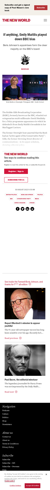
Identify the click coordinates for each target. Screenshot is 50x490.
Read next (9, 392)
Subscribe (41, 8)
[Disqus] (25, 243)
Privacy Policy (8, 447)
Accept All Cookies (32, 486)
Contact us (6, 437)
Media (37, 199)
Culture (5, 414)
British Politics (11, 194)
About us (5, 440)
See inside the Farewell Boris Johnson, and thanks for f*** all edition (24, 283)
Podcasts (5, 410)
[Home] (16, 20)
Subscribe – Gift (8, 463)
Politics (40, 194)
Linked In (27, 209)
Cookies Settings (15, 486)
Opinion (32, 203)
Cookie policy (9, 481)
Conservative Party (24, 199)
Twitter (22, 209)
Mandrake (25, 69)
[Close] (46, 474)
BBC (11, 199)
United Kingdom (19, 203)
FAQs (4, 470)
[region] (25, 480)
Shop (4, 421)
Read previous (11, 338)
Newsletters (7, 424)
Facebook (18, 209)
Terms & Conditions (10, 444)
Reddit (32, 209)
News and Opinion (27, 194)
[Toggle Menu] (45, 20)
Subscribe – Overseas (10, 466)
